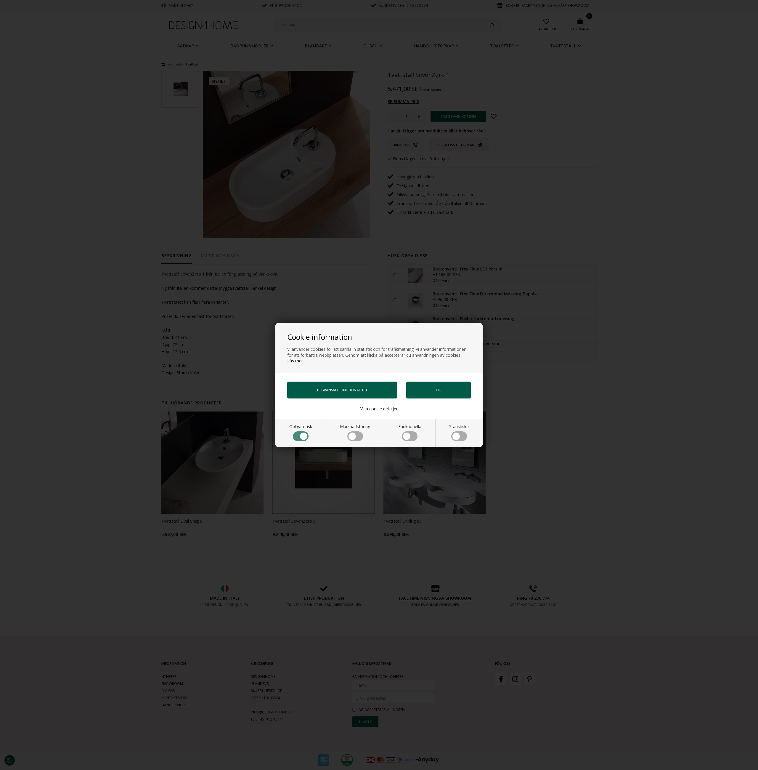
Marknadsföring (355, 426)
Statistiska (459, 426)
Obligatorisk (300, 426)
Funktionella (409, 426)
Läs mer (295, 361)
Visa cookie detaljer (379, 409)
